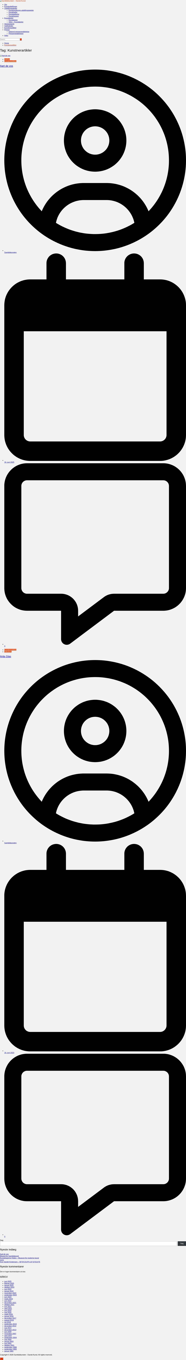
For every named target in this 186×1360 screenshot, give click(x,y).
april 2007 (8, 1336)
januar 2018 (8, 1316)
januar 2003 (8, 1341)
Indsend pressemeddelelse (19, 32)
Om (5, 4)
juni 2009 (7, 1332)
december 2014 (10, 1326)
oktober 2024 (9, 1287)
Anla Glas (5, 656)
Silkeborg (8, 652)
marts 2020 (8, 1314)
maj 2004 (7, 1339)
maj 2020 (7, 1312)
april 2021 (8, 1308)
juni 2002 (7, 1343)
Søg (1, 1240)
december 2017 (10, 1318)
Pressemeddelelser (16, 34)
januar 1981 (8, 1351)
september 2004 (10, 1337)
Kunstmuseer (14, 16)
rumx (2, 1260)
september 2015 (10, 1324)
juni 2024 (7, 1289)
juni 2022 (7, 1301)
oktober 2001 (9, 1345)
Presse (7, 30)
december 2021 (10, 1303)
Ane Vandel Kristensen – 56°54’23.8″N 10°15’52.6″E (20, 1262)
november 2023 (10, 1293)
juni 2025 (7, 1281)
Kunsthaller (13, 12)
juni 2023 (7, 1297)
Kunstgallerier (14, 14)
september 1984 (10, 1349)
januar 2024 (8, 1291)
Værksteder (8, 26)
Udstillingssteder (10, 8)
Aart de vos (6, 65)
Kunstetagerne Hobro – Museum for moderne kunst (19, 1258)
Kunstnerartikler (10, 28)
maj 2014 (7, 1328)
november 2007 (10, 1334)
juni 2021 (7, 1307)
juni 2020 (7, 1310)
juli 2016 (7, 1322)
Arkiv (6, 35)
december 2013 (10, 1330)
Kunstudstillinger (10, 6)
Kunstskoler (8, 18)
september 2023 (10, 1295)
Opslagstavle (9, 24)
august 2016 (9, 1320)
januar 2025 (8, 1285)
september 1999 (10, 1347)
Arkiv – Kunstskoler (16, 22)
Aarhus (7, 59)
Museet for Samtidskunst (9, 1256)
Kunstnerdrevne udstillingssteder (21, 10)
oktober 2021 (9, 1305)
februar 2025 (9, 1283)
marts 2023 (8, 1299)
